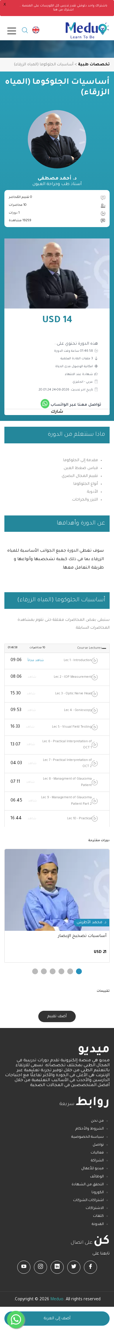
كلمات (98, 1216)
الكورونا (97, 1193)
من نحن (97, 1121)
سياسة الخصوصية (87, 1137)
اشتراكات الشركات (88, 1200)
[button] (79, 971)
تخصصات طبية (94, 64)
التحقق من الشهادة (88, 1185)
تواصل (98, 1145)
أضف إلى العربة (57, 1318)
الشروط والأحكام (89, 1129)
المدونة (98, 1224)
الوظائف (97, 1177)
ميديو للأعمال (92, 1169)
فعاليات (97, 1153)
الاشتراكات (95, 1208)
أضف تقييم (57, 1016)
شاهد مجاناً (35, 660)
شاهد (31, 677)
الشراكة (97, 1161)
